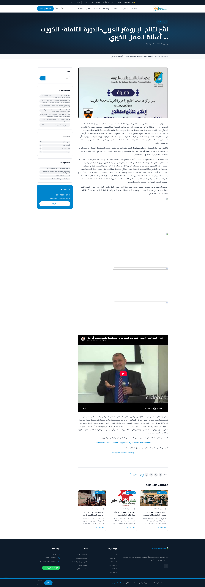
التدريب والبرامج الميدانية (79, 562)
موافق (48, 583)
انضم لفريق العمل (45, 8)
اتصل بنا (80, 9)
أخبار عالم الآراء (162, 22)
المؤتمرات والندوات (81, 558)
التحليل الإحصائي (82, 565)
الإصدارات (106, 9)
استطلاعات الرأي (82, 569)
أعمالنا (97, 9)
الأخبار (88, 9)
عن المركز (125, 9)
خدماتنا (113, 562)
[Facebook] (86, 2)
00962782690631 (62, 195)
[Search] (62, 8)
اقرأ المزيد (163, 527)
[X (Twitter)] (156, 475)
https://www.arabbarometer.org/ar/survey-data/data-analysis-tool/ (123, 443)
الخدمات (115, 9)
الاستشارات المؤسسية (80, 555)
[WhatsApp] (146, 475)
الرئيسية (134, 9)
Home (166, 56)
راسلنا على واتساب (49, 568)
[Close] (71, 2)
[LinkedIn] (151, 475)
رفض (40, 583)
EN (78, 2)
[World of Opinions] (160, 8)
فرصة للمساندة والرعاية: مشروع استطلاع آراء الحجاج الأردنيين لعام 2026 (155, 515)
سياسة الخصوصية (117, 583)
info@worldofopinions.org (123, 452)
